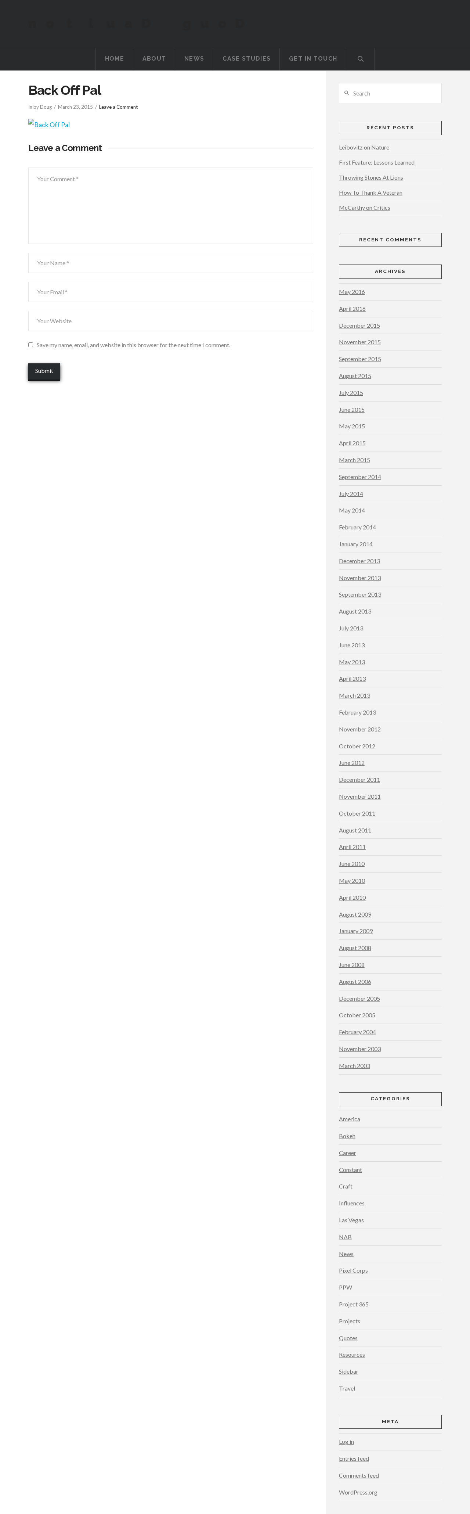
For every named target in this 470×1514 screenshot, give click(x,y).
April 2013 (352, 678)
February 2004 (357, 1031)
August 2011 (355, 830)
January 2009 (356, 930)
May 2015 (352, 425)
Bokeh (347, 1135)
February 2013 (357, 712)
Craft (345, 1186)
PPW (345, 1287)
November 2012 (360, 729)
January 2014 (356, 543)
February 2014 (357, 527)
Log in (346, 1441)
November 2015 (360, 341)
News (346, 1253)
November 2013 (360, 577)
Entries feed (354, 1458)
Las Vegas (351, 1219)
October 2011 (357, 813)
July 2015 (351, 392)
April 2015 (352, 442)
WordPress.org (358, 1492)
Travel (347, 1388)
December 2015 (359, 325)
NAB (345, 1236)
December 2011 (359, 779)
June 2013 (352, 644)
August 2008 (355, 947)
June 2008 (352, 964)
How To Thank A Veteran (370, 192)
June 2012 (352, 762)
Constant (350, 1169)
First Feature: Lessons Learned (377, 162)
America (349, 1118)
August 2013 (355, 611)
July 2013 (351, 628)
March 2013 (354, 695)
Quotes (348, 1337)
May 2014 (352, 510)
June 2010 (352, 863)
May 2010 (352, 880)
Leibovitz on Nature (364, 147)
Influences (352, 1203)
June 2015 (352, 409)
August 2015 (355, 375)
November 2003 (360, 1048)
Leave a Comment (118, 107)
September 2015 (360, 358)
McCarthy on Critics (364, 207)
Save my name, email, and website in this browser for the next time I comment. (133, 344)
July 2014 (351, 493)
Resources (352, 1354)
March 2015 (354, 459)
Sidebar (348, 1371)
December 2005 (359, 998)
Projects (349, 1320)
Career (347, 1152)
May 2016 (352, 291)
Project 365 (354, 1304)
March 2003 (354, 1065)
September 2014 (360, 476)
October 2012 (357, 745)
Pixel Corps (353, 1270)
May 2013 (352, 661)
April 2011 (352, 846)
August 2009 (355, 914)
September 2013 (360, 594)
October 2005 (357, 1014)
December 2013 (359, 560)
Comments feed (359, 1475)
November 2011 (360, 796)
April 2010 (352, 897)
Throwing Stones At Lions (371, 177)
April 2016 (352, 308)
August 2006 (355, 981)
